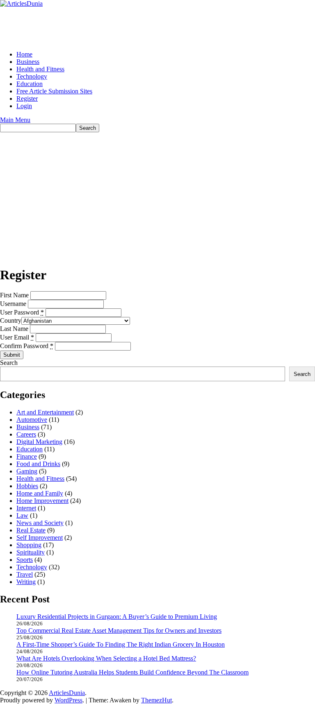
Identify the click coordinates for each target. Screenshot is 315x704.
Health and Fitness (40, 69)
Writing (26, 581)
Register (27, 98)
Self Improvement (39, 537)
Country (10, 320)
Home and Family (39, 493)
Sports (24, 559)
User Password (22, 312)
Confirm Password (26, 345)
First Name (14, 295)
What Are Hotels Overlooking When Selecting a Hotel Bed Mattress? (106, 658)
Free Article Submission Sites (54, 91)
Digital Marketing (39, 441)
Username (13, 303)
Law (22, 515)
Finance (26, 456)
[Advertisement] (157, 193)
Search (9, 362)
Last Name (14, 328)
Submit (11, 355)
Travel (24, 574)
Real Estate (31, 530)
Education (29, 83)
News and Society (40, 522)
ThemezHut (156, 700)
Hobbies (27, 485)
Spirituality (30, 552)
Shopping (28, 544)
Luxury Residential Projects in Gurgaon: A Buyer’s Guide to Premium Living (116, 616)
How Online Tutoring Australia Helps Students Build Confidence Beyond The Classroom (132, 672)
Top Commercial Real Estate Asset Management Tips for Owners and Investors (118, 630)
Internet (26, 508)
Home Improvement (42, 500)
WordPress (68, 700)
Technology (31, 76)
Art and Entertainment (45, 412)
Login (24, 105)
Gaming (26, 471)
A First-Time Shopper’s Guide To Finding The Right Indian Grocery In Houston (120, 644)
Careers (26, 434)
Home (24, 54)
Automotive (31, 419)
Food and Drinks (38, 463)
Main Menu (15, 119)
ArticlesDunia (67, 692)
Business (27, 61)
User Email (17, 337)
